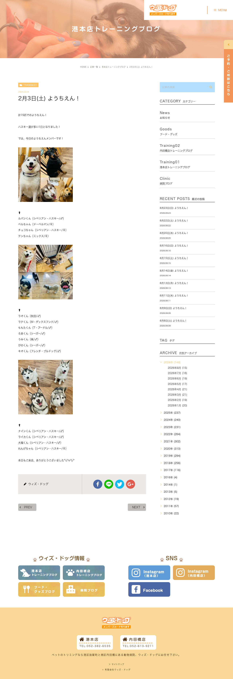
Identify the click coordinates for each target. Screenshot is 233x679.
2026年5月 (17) (177, 384)
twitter (119, 484)
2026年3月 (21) (177, 394)
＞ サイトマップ (116, 664)
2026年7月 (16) (177, 373)
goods (168, 131)
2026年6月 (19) (177, 378)
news (165, 115)
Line (108, 484)
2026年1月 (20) (177, 405)
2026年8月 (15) (177, 368)
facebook (97, 484)
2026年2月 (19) (177, 400)
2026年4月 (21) (177, 389)
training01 (30, 85)
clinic (166, 181)
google (130, 484)
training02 (176, 148)
